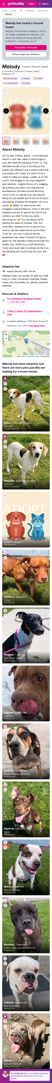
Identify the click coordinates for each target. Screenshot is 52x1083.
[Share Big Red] (5, 674)
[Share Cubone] (5, 963)
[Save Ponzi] (5, 384)
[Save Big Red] (5, 669)
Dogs (13, 10)
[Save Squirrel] (5, 784)
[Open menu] (4, 4)
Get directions (37, 325)
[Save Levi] (5, 495)
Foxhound (42, 10)
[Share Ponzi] (5, 389)
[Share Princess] (5, 447)
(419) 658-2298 (17, 302)
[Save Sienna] (5, 553)
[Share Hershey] (5, 905)
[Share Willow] (5, 1026)
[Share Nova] (5, 847)
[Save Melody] (5, 90)
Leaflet (22, 356)
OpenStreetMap (34, 356)
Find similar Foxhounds (26, 47)
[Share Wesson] (5, 616)
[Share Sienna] (5, 558)
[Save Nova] (5, 842)
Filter (31, 4)
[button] (26, 341)
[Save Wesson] (5, 611)
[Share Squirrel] (5, 789)
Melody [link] (8, 14)
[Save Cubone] (5, 958)
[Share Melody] (5, 95)
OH (21, 10)
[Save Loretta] (5, 727)
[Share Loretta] (5, 732)
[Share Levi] (5, 500)
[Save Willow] (5, 1021)
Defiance (30, 10)
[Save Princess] (5, 442)
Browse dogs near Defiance (26, 54)
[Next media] (46, 111)
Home (5, 10)
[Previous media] (6, 111)
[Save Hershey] (5, 900)
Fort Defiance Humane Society (24, 298)
